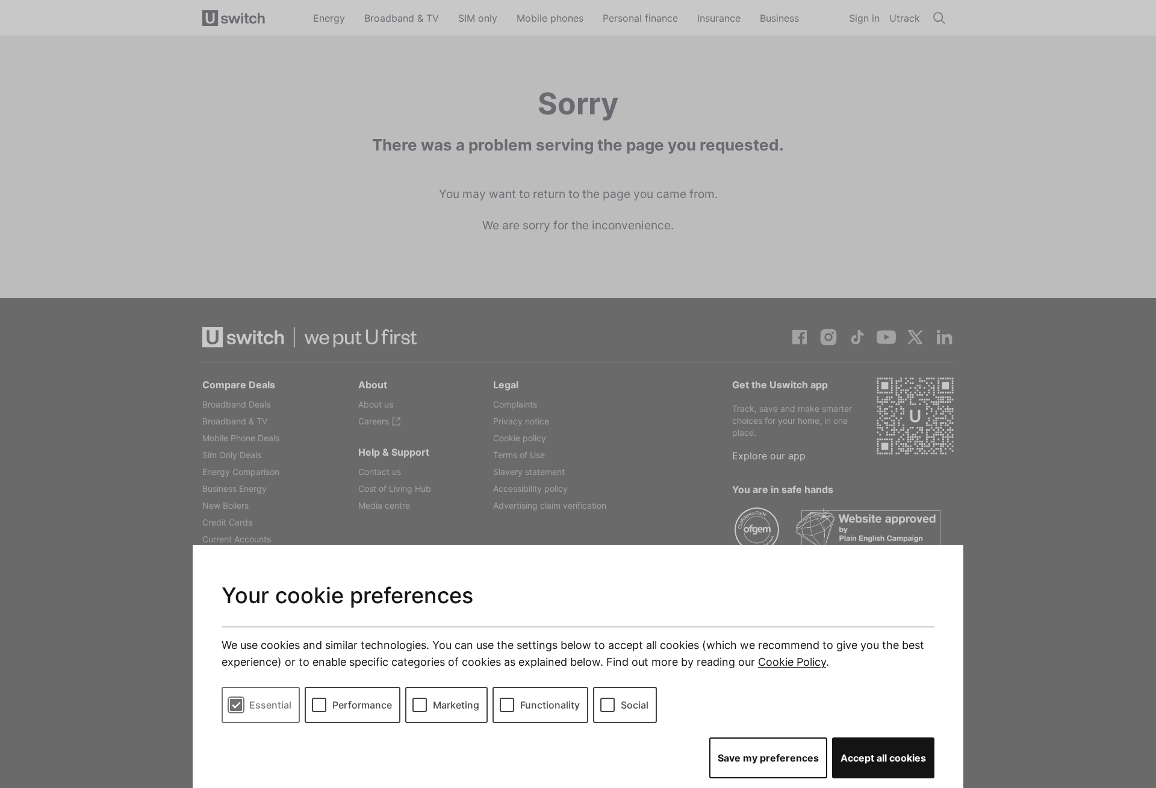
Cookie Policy (792, 662)
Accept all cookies (883, 758)
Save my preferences (768, 758)
